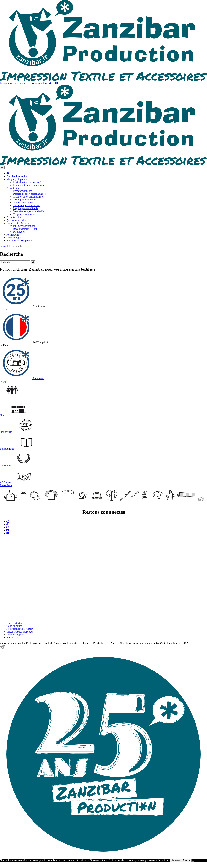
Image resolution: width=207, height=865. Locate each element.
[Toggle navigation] (2, 167)
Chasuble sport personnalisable (28, 196)
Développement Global (25, 228)
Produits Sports (14, 188)
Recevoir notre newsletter (19, 628)
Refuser (186, 860)
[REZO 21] (2, 648)
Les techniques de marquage (27, 182)
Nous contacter (14, 623)
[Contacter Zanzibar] (53, 83)
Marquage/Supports (16, 179)
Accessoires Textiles (16, 220)
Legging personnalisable (25, 208)
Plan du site (12, 637)
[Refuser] (193, 861)
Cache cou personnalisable (26, 205)
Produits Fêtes (13, 217)
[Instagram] (7, 527)
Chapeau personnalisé (24, 214)
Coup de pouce (14, 625)
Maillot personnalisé (23, 202)
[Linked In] (7, 530)
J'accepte (176, 860)
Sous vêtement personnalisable (28, 211)
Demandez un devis (38, 83)
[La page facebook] (7, 524)
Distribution (19, 231)
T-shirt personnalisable (24, 199)
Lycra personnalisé (22, 190)
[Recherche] (50, 83)
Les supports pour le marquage (28, 185)
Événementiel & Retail (18, 223)
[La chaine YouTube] (7, 533)
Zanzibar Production (16, 176)
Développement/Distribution (20, 225)
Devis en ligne (13, 237)
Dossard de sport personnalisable (29, 193)
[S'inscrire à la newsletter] (7, 521)
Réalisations (12, 234)
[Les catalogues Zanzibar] (56, 83)
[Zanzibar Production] (103, 80)
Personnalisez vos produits (13, 83)
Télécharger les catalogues (19, 631)
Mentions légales (15, 634)
